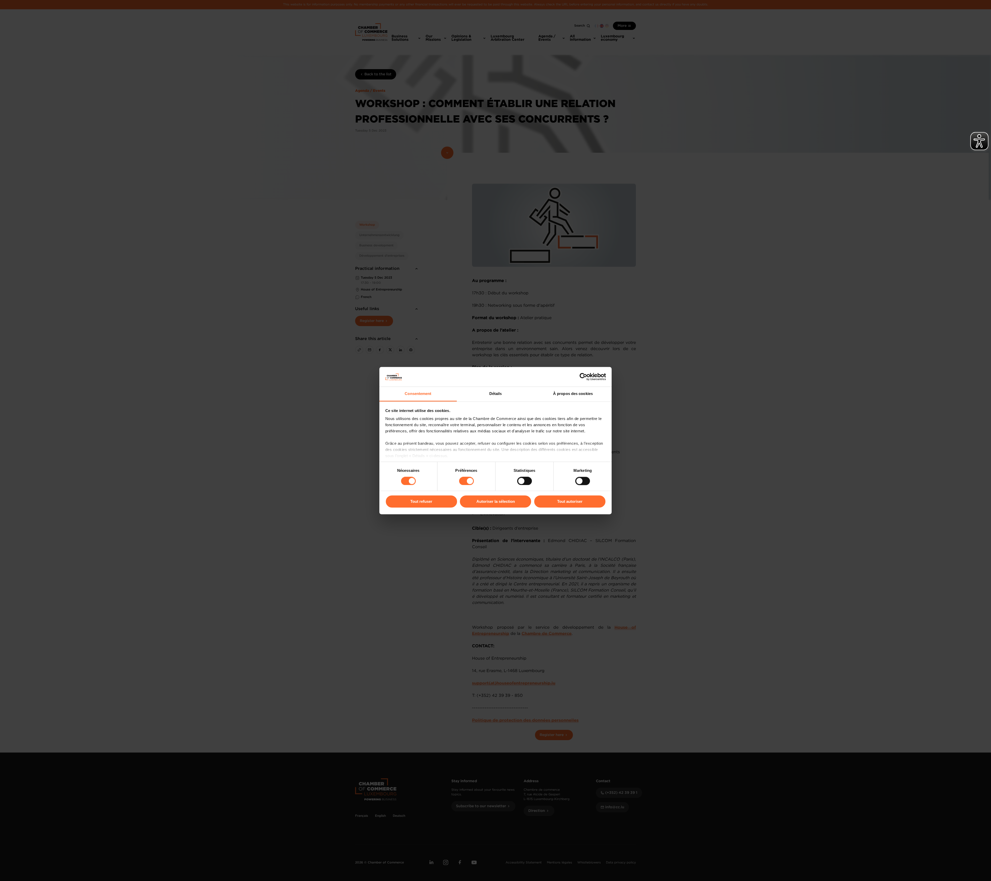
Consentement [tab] (418, 394)
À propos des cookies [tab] (573, 394)
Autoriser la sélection (495, 501)
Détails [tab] (495, 394)
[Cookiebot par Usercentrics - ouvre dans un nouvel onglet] (583, 377)
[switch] (466, 481)
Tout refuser (421, 501)
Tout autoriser (569, 501)
